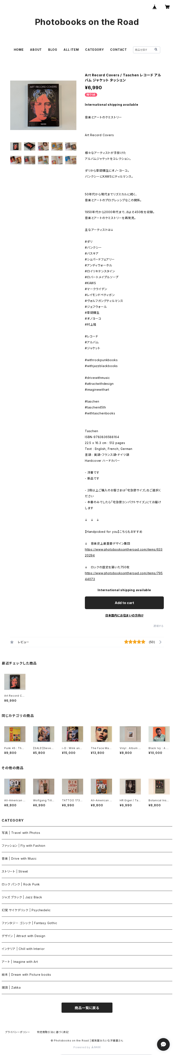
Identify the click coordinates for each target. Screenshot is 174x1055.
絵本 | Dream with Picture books (26, 974)
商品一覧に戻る (87, 1008)
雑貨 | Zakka (11, 987)
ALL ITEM (71, 49)
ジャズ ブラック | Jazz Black (22, 897)
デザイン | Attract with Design (23, 936)
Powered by (82, 1047)
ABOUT (36, 49)
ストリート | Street (15, 871)
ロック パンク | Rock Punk (21, 884)
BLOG (52, 49)
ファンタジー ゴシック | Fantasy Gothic (29, 923)
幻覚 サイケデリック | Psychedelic (26, 910)
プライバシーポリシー (17, 1032)
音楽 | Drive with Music (19, 858)
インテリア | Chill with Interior (23, 949)
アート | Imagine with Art (20, 961)
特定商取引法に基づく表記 (53, 1032)
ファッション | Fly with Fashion (23, 845)
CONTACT (118, 49)
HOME (19, 49)
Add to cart (124, 603)
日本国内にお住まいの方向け (124, 615)
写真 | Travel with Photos (21, 832)
